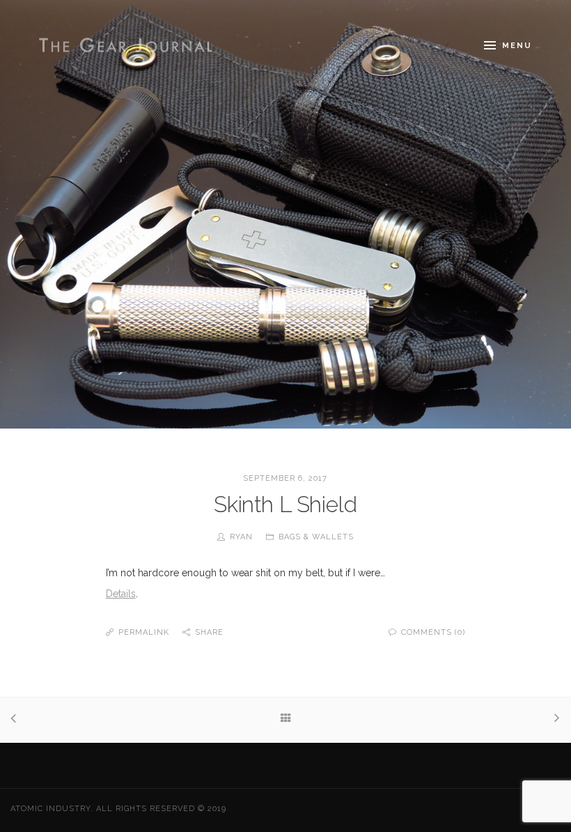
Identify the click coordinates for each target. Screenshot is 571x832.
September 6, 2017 (285, 478)
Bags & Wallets (316, 536)
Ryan (241, 536)
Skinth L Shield (285, 504)
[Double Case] (17, 720)
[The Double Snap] (554, 719)
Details (121, 593)
